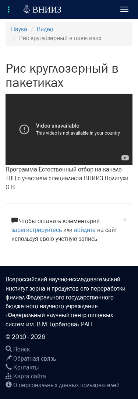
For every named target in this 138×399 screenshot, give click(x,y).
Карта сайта (29, 376)
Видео (45, 29)
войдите (85, 230)
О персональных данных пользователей (66, 385)
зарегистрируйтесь (36, 230)
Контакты (25, 367)
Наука (19, 29)
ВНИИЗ (42, 9)
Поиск (21, 349)
